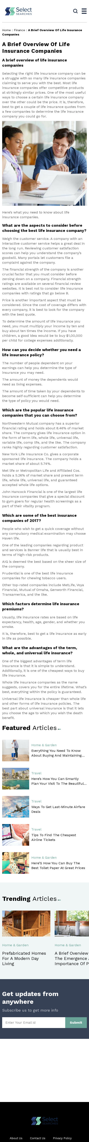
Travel (36, 773)
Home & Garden (44, 745)
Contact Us (37, 1138)
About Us (16, 1138)
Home (6, 30)
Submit (76, 1022)
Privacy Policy (62, 1138)
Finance (19, 30)
